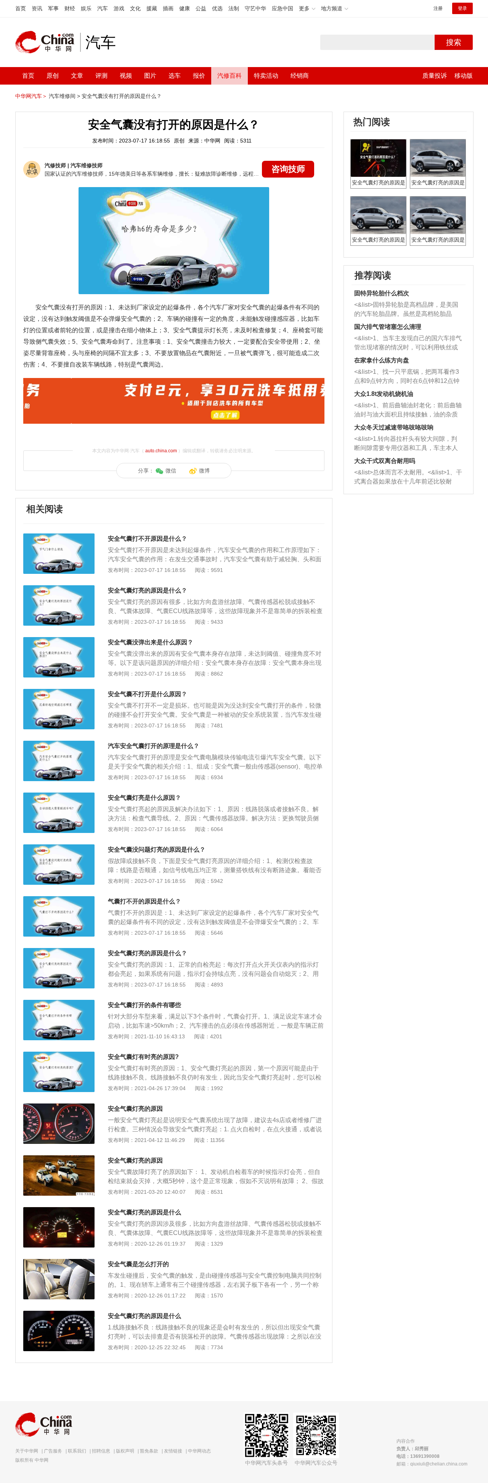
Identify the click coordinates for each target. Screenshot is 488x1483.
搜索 (453, 42)
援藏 (151, 8)
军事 (53, 8)
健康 (184, 8)
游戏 (119, 8)
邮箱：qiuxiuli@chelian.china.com (431, 1464)
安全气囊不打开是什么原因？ (147, 694)
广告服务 (53, 1451)
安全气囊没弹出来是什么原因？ (150, 642)
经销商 (300, 75)
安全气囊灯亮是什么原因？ (144, 797)
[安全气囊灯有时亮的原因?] (59, 1055)
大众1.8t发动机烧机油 (383, 394)
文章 (77, 75)
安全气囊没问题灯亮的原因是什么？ (156, 849)
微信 (170, 471)
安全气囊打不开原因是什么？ (147, 538)
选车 (175, 75)
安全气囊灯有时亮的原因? (143, 1057)
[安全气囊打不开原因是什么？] (59, 537)
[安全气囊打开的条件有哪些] (59, 1004)
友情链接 (173, 1451)
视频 (126, 75)
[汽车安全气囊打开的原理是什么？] (59, 745)
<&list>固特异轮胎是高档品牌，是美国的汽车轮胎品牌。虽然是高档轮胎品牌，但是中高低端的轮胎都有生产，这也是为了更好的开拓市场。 (406, 310)
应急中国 (282, 8)
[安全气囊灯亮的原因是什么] (59, 1211)
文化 (135, 8)
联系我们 (77, 1451)
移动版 (463, 75)
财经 (69, 8)
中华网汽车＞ (31, 96)
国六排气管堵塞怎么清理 (387, 327)
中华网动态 (199, 1451)
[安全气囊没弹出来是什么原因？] (59, 641)
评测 (101, 75)
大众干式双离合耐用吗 (384, 461)
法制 (233, 8)
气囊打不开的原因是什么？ (144, 901)
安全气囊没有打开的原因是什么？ (122, 96)
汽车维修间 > (64, 96)
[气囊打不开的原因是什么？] (59, 900)
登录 (462, 8)
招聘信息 (101, 1451)
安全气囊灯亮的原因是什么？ (147, 590)
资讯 (37, 8)
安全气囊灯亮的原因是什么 (144, 1212)
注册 (438, 8)
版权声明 (125, 1451)
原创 (53, 75)
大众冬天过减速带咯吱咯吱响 (393, 427)
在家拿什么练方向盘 (381, 360)
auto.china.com (161, 450)
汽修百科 (229, 75)
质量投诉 (434, 75)
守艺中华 (255, 8)
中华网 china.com (47, 42)
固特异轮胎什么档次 (381, 293)
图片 (150, 75)
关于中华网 (26, 1451)
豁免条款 (149, 1451)
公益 (201, 8)
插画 (168, 8)
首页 (20, 8)
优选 (217, 8)
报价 (199, 75)
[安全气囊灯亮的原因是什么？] (59, 589)
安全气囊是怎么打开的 (138, 1264)
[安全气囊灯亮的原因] (59, 1107)
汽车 (102, 8)
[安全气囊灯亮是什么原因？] (59, 796)
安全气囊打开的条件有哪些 (144, 1005)
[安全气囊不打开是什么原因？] (59, 693)
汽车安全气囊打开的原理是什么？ (153, 746)
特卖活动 (266, 75)
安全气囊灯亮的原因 (135, 1108)
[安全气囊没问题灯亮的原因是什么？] (59, 848)
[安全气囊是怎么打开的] (59, 1263)
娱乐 (86, 8)
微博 (204, 471)
